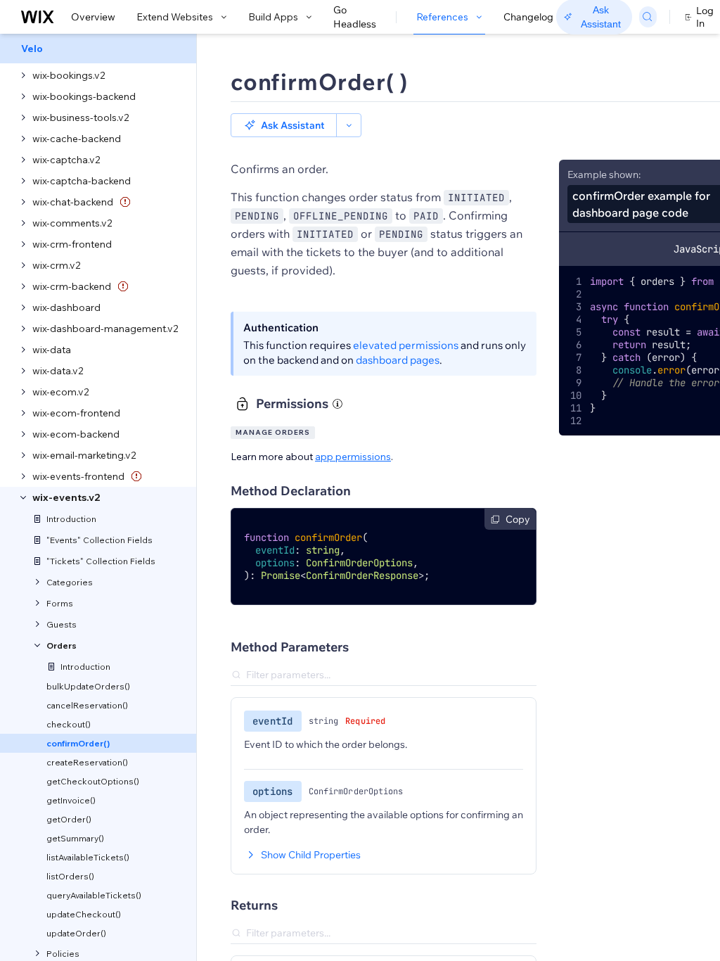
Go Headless (354, 17)
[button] (283, 125)
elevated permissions (405, 345)
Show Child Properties (311, 854)
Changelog (528, 17)
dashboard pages (397, 360)
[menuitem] (98, 48)
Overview (93, 17)
